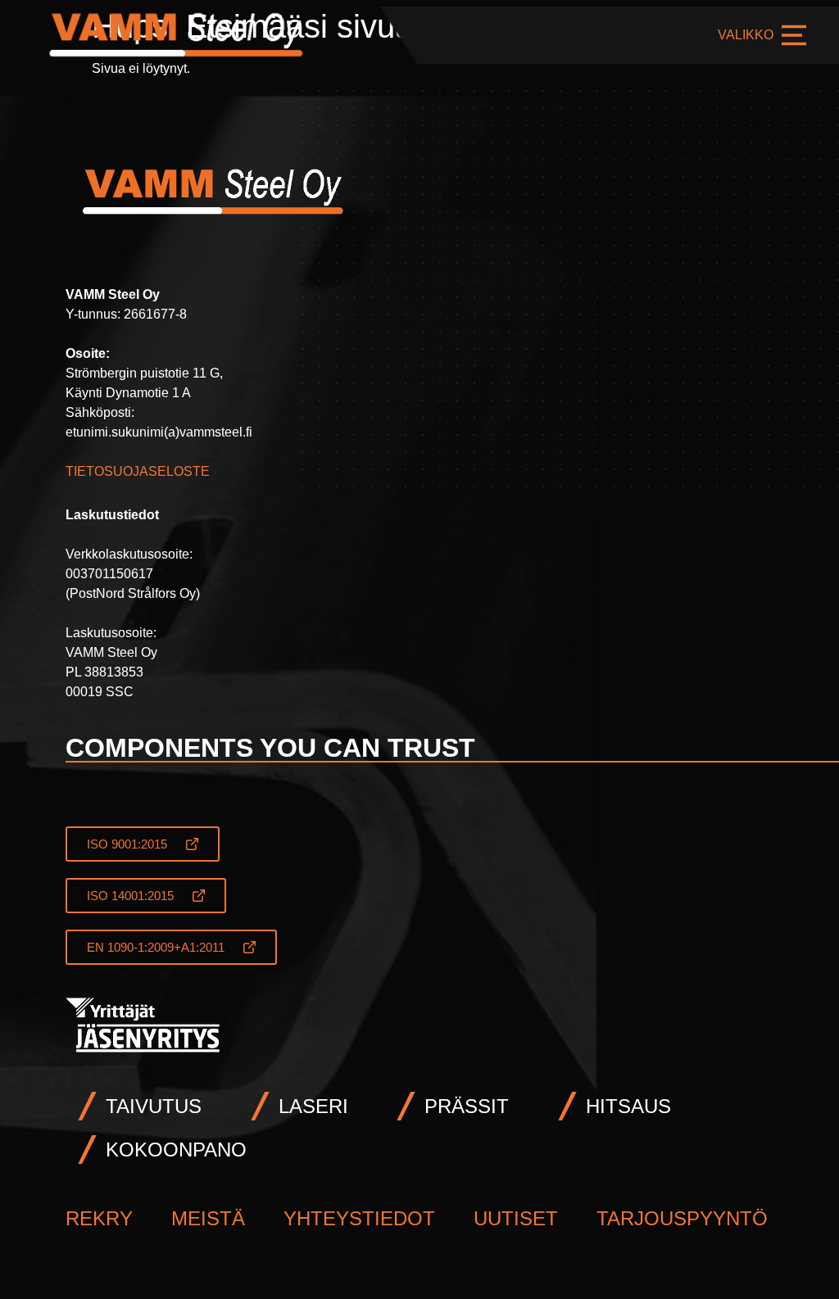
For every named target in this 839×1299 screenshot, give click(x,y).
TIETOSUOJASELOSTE (138, 471)
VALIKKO (745, 35)
